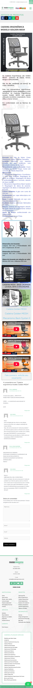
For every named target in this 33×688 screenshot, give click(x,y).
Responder (27, 410)
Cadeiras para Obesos (9, 651)
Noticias (20, 615)
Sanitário (4, 613)
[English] (17, 8)
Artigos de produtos (12, 15)
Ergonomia (4, 618)
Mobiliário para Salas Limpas (10, 638)
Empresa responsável (6, 602)
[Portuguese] (23, 8)
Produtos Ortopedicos (23, 604)
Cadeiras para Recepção (9, 645)
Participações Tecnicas (7, 604)
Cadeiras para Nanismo (9, 652)
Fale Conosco (5, 627)
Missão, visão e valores (7, 599)
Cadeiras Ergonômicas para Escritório (12, 667)
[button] (2, 18)
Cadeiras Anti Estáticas (9, 670)
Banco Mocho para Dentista (10, 680)
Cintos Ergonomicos (23, 601)
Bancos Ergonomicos (23, 597)
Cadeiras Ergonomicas (23, 599)
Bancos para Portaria (8, 678)
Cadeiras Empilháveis (8, 669)
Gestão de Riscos (6, 620)
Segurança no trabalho (7, 616)
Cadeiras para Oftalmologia (10, 649)
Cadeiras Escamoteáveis (9, 665)
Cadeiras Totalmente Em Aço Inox (11, 642)
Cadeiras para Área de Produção (11, 661)
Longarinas (6, 640)
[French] (19, 8)
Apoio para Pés (22, 595)
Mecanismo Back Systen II (16, 318)
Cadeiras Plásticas (8, 643)
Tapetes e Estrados (23, 608)
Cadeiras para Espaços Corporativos (12, 656)
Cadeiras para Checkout (9, 658)
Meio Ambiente (5, 615)
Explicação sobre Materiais (24, 622)
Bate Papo (21, 620)
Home (3, 595)
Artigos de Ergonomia (23, 616)
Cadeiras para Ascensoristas (10, 660)
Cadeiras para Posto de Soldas (10, 647)
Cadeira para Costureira (9, 672)
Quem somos (5, 597)
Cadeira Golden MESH (16, 309)
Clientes (4, 606)
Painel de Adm (16, 587)
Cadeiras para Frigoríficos (9, 654)
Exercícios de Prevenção (24, 618)
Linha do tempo (5, 601)
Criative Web (29, 686)
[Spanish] (25, 8)
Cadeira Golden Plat (8, 674)
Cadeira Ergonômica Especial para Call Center (14, 676)
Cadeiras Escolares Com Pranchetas (12, 663)
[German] (21, 8)
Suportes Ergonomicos (24, 606)
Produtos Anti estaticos (24, 602)
